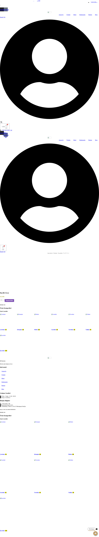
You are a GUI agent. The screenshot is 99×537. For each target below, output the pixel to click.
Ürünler (68, 14)
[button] (1, 122)
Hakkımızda (82, 14)
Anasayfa (61, 14)
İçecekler (60, 253)
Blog (96, 14)
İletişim (90, 14)
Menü (74, 14)
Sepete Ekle (9, 300)
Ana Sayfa (50, 253)
